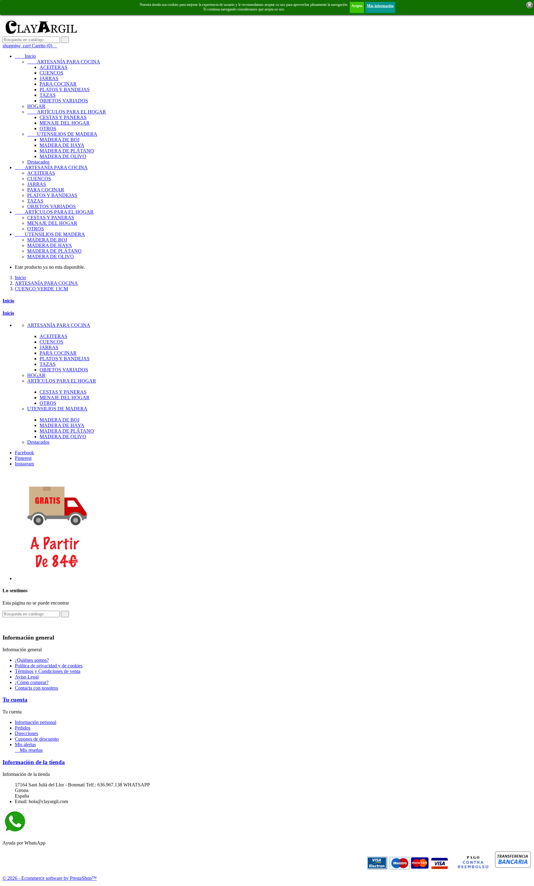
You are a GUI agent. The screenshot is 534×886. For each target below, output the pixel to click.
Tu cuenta (15, 699)
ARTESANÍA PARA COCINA (63, 61)
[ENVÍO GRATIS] (56, 578)
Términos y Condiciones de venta (47, 671)
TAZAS (48, 95)
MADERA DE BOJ (59, 139)
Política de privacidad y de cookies (49, 665)
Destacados (38, 162)
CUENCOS (51, 72)
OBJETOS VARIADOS (64, 100)
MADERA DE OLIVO (63, 156)
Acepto (356, 6)
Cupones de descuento (37, 739)
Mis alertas (25, 744)
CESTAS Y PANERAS (63, 117)
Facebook (24, 452)
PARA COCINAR (58, 84)
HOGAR (36, 106)
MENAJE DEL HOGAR (65, 123)
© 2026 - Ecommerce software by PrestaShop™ (49, 878)
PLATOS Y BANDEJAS (65, 89)
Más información (380, 6)
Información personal (35, 722)
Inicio (25, 56)
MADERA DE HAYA (62, 145)
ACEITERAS (53, 67)
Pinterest (23, 458)
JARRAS (49, 78)
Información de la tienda (33, 762)
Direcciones (26, 733)
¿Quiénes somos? (32, 660)
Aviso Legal (27, 676)
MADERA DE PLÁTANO (67, 150)
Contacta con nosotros (36, 688)
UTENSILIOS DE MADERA (62, 134)
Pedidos (22, 727)
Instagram (24, 463)
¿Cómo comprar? (32, 682)
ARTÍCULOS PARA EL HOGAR (66, 111)
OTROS (48, 128)
